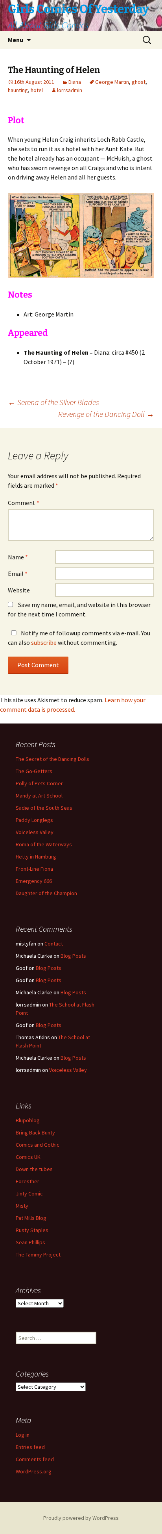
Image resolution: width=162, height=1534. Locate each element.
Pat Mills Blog (31, 1217)
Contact (53, 943)
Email (18, 573)
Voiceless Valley (34, 832)
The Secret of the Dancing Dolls (52, 758)
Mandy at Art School (39, 795)
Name (18, 557)
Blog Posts (73, 955)
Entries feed (30, 1447)
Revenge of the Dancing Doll (106, 414)
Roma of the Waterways (44, 844)
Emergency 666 (34, 881)
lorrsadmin (69, 90)
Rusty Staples (32, 1230)
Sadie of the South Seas (44, 807)
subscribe (44, 642)
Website (19, 590)
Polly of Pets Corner (39, 783)
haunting (18, 90)
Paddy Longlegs (34, 819)
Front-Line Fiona (34, 868)
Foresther (27, 1181)
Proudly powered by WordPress (81, 1517)
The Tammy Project (38, 1254)
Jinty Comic (29, 1193)
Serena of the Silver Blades (53, 402)
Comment (23, 503)
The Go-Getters (34, 771)
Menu (15, 40)
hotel (37, 90)
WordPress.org (34, 1471)
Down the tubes (34, 1169)
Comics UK (28, 1156)
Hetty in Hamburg (36, 856)
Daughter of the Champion (46, 893)
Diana (74, 81)
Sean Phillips (30, 1242)
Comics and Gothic (37, 1144)
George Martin (112, 81)
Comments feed (35, 1459)
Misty (22, 1205)
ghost (138, 81)
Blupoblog (28, 1120)
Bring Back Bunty (35, 1132)
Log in (22, 1434)
